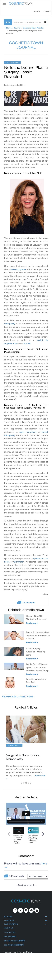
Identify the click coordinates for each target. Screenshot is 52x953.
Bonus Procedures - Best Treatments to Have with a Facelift (38, 635)
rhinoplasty (9, 323)
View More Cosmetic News (17, 696)
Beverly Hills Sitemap (14, 941)
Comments (29, 602)
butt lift (27, 343)
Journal (17, 28)
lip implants (39, 558)
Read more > (32, 623)
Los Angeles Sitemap (14, 945)
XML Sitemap (10, 937)
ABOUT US (8, 928)
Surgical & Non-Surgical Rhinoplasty (23, 757)
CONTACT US (9, 932)
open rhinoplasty (28, 432)
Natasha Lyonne (18, 269)
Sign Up (47, 11)
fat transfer (18, 561)
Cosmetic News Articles (33, 28)
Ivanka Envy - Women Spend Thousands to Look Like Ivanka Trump (37, 667)
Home (9, 28)
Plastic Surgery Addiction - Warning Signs (35, 651)
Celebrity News (12, 62)
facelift (39, 340)
